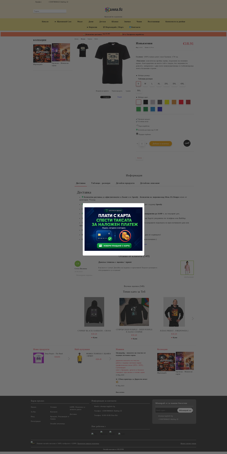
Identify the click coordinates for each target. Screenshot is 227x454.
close (142, 204)
